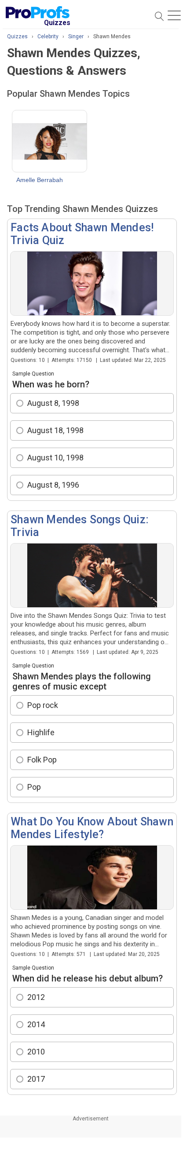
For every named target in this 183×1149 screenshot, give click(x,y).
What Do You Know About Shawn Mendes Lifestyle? (92, 828)
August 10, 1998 (55, 457)
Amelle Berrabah (39, 179)
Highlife (41, 732)
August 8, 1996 (53, 484)
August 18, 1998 (55, 430)
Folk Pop (42, 759)
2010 (36, 1051)
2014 (36, 1024)
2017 (36, 1078)
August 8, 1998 (53, 403)
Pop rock (42, 705)
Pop (34, 787)
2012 (36, 997)
